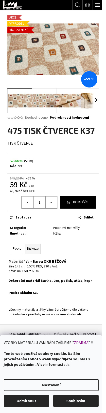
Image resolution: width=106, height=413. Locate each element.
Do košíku (81, 202)
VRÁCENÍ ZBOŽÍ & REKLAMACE (75, 333)
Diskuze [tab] (33, 248)
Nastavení (51, 385)
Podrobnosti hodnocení (69, 117)
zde (67, 364)
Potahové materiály (66, 228)
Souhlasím (75, 401)
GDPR (47, 333)
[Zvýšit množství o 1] (51, 202)
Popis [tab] (17, 248)
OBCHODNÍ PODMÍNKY (25, 333)
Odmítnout (26, 401)
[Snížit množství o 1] (28, 202)
